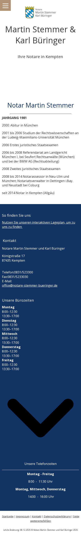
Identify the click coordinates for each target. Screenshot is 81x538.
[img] (40, 10)
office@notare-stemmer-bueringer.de (29, 285)
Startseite (8, 516)
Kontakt (36, 516)
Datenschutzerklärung (57, 516)
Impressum (22, 516)
